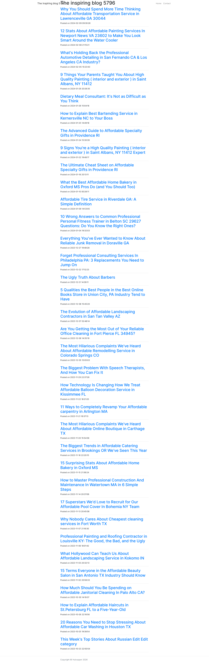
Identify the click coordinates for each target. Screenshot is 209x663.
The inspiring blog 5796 (50, 3)
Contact (167, 3)
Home (158, 3)
